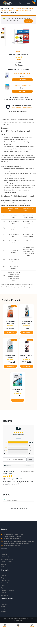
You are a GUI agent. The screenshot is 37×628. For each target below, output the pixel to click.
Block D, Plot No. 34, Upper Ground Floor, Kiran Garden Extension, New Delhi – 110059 (19, 542)
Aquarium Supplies (21, 8)
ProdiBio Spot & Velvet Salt (14, 478)
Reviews (3, 592)
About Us (3, 575)
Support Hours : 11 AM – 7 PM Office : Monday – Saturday (13, 535)
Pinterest (3, 611)
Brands (3, 585)
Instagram (4, 609)
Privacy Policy (5, 556)
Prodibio (18, 52)
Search (30, 459)
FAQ (2, 566)
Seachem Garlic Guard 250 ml (27, 322)
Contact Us (4, 554)
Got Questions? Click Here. (18, 111)
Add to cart (22, 79)
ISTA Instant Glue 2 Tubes (22, 73)
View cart (28, 21)
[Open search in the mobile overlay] (20, 3)
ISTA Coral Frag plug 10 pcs (22, 85)
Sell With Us (4, 595)
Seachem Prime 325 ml (26, 356)
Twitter (3, 606)
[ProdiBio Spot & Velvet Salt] (4, 479)
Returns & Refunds (6, 561)
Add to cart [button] (10, 332)
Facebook (4, 604)
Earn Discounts (5, 580)
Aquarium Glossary (6, 587)
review (18, 59)
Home (12, 8)
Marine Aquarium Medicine (22, 10)
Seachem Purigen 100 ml (17, 390)
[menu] (28, 3)
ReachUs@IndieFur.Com (12, 545)
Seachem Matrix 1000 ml (10, 356)
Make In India (5, 583)
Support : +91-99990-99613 (12, 538)
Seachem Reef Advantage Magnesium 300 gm (10, 322)
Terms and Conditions (7, 559)
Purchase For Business (7, 590)
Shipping (3, 564)
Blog (2, 578)
